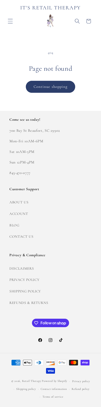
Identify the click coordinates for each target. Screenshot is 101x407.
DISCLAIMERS (21, 268)
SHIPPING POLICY (25, 291)
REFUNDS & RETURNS (28, 303)
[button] (10, 21)
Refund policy (80, 389)
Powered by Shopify (54, 381)
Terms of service (53, 396)
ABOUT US (18, 202)
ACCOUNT (18, 214)
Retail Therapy (31, 381)
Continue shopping (51, 86)
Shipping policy (26, 389)
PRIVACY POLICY (24, 280)
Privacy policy (81, 381)
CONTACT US (21, 236)
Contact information (54, 389)
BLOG (14, 225)
